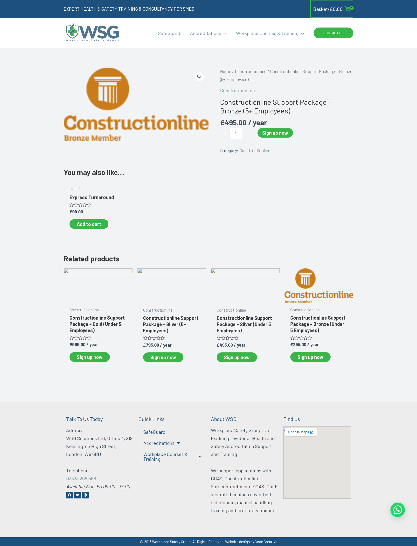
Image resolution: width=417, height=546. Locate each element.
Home (225, 71)
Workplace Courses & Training (165, 456)
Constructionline (250, 71)
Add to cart (89, 224)
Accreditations (158, 443)
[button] (223, 33)
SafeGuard (154, 432)
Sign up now (275, 133)
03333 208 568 (81, 478)
